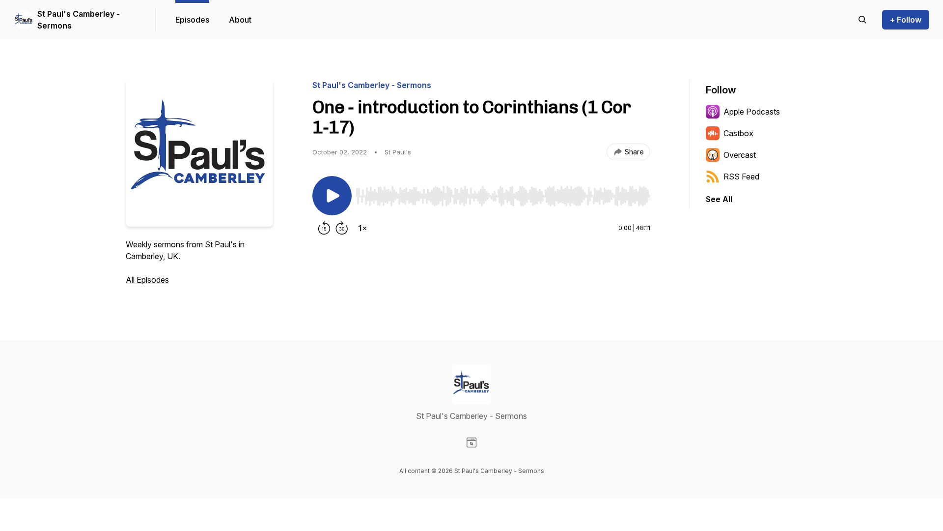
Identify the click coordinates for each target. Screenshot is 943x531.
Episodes (192, 20)
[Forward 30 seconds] (342, 228)
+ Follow (905, 20)
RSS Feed (741, 176)
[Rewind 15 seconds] (324, 228)
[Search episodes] (862, 20)
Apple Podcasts (751, 112)
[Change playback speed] (362, 228)
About (240, 20)
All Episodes (147, 280)
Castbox (738, 133)
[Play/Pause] (332, 195)
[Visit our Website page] (471, 442)
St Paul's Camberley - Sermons (78, 19)
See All (719, 199)
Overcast (739, 155)
